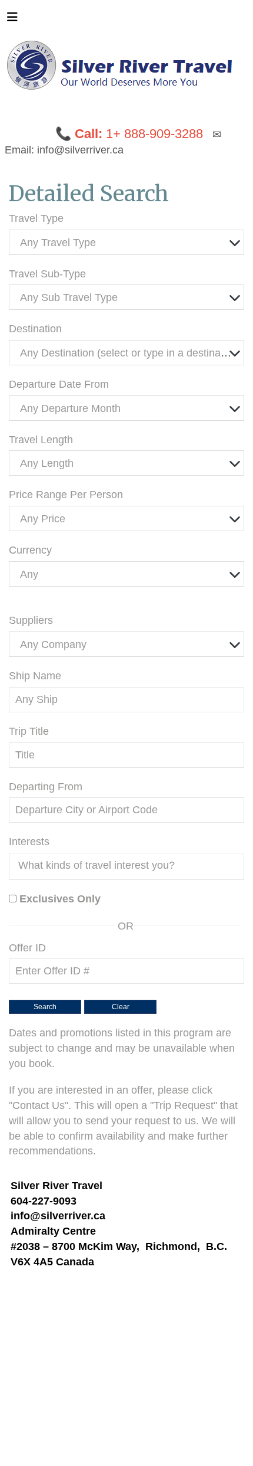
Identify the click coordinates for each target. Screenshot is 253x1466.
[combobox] (126, 242)
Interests (29, 841)
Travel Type (36, 218)
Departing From (45, 787)
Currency (30, 550)
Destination (35, 329)
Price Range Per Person (66, 494)
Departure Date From (59, 384)
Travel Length (41, 440)
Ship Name (35, 676)
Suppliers (31, 620)
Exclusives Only (60, 899)
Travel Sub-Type (47, 274)
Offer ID (27, 948)
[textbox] (129, 243)
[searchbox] (129, 865)
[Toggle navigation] (12, 20)
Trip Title (29, 731)
